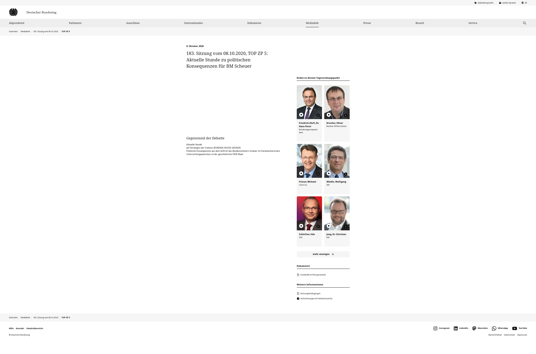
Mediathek (312, 23)
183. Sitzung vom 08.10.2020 (45, 31)
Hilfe (11, 328)
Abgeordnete (16, 23)
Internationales (193, 23)
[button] (523, 3)
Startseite (13, 31)
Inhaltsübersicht (34, 328)
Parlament (75, 23)
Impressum (522, 334)
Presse (367, 23)
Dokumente (254, 23)
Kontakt (20, 328)
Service (473, 23)
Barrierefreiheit (495, 334)
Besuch (420, 23)
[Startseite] (32, 12)
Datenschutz (509, 334)
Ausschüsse (133, 23)
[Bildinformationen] (318, 115)
